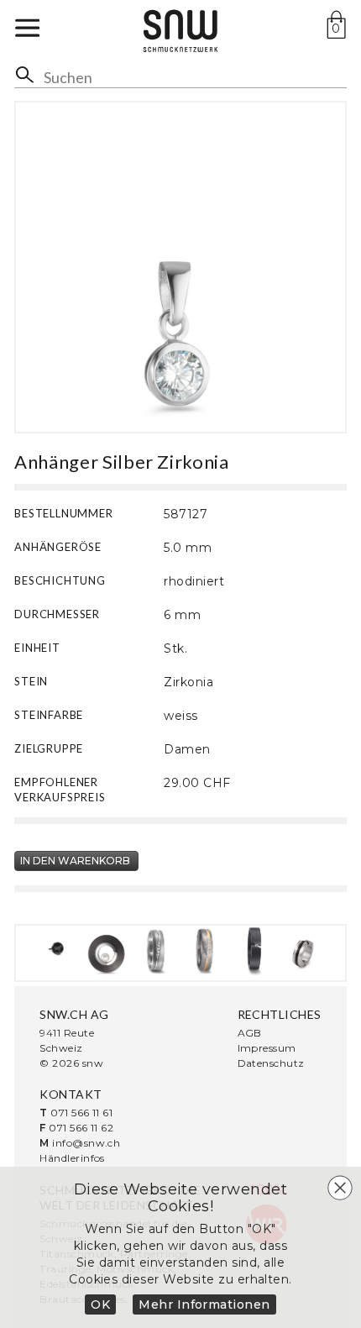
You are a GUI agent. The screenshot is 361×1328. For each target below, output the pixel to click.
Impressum (267, 1048)
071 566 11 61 (81, 1112)
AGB (250, 1032)
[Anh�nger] (107, 950)
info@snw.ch (86, 1142)
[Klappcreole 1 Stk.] (303, 950)
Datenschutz (271, 1063)
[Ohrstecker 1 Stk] (57, 950)
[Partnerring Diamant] (155, 950)
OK (100, 1304)
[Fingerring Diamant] (255, 950)
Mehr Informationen (204, 1304)
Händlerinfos (72, 1158)
